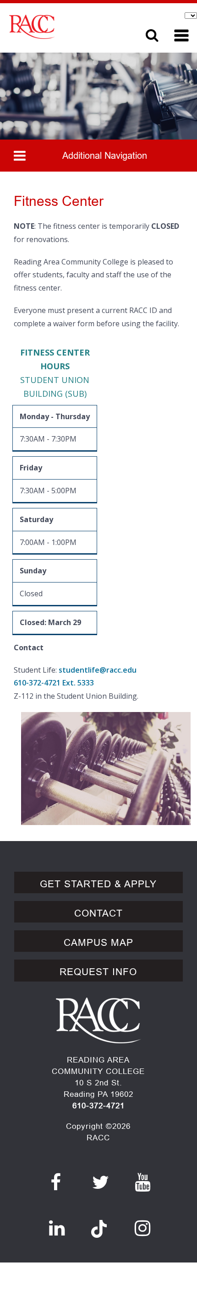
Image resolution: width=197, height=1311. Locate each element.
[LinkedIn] (57, 1228)
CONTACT (98, 913)
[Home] (64, 27)
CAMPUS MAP (98, 942)
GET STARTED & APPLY (98, 884)
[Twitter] (100, 1182)
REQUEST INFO (98, 971)
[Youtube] (142, 1182)
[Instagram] (142, 1228)
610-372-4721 (98, 1105)
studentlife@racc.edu (98, 670)
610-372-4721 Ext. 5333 (54, 683)
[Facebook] (56, 1182)
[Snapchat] (99, 1223)
